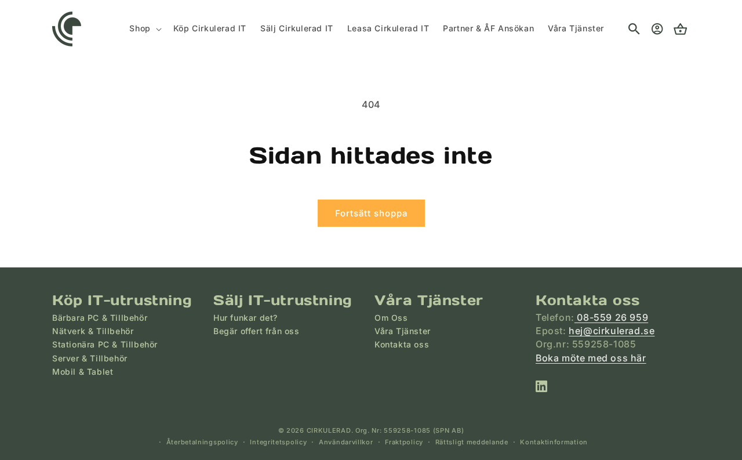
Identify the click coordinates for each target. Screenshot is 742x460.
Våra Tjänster (402, 331)
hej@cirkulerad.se (611, 330)
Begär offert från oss (256, 331)
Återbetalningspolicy (202, 442)
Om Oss (391, 318)
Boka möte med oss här (591, 358)
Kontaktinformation (554, 442)
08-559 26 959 (611, 317)
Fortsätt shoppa (371, 213)
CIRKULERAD (329, 430)
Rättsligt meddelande (471, 442)
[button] (144, 28)
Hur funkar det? (245, 318)
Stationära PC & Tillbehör (105, 344)
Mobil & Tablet (82, 371)
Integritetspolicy (278, 442)
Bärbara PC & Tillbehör (99, 318)
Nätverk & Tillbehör (92, 331)
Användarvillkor (346, 442)
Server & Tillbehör (90, 358)
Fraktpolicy (404, 442)
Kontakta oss (401, 344)
